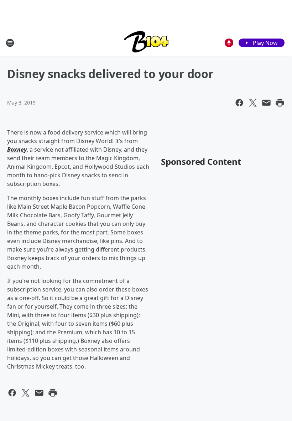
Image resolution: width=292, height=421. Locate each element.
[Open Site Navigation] (10, 43)
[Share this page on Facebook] (239, 103)
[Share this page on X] (253, 103)
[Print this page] (280, 103)
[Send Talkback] (229, 43)
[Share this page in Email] (266, 103)
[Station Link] (146, 42)
